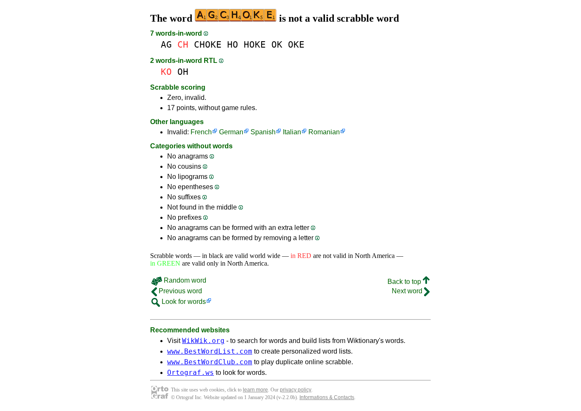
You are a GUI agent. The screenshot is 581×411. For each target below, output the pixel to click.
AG (166, 44)
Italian (292, 132)
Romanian (324, 132)
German (231, 132)
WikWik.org (203, 341)
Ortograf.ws (190, 372)
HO (232, 44)
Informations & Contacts (326, 397)
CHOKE (208, 44)
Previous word (179, 291)
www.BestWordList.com (209, 351)
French (201, 132)
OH (182, 71)
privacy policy (295, 390)
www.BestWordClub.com (209, 362)
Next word (408, 291)
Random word (184, 280)
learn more (255, 390)
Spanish (263, 132)
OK (276, 44)
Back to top (405, 281)
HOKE (255, 44)
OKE (296, 44)
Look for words (183, 301)
